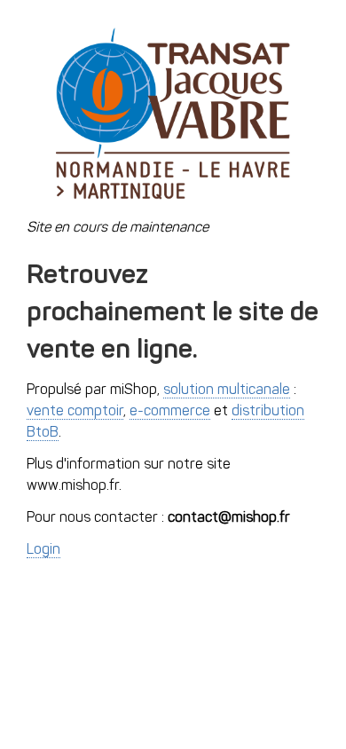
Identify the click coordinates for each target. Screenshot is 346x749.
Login (43, 550)
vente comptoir (75, 412)
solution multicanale (226, 390)
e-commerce (170, 412)
